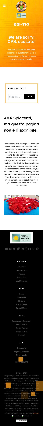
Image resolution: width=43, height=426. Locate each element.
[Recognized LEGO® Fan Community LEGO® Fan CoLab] (21, 237)
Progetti (21, 274)
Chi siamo (21, 267)
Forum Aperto (21, 355)
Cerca (29, 96)
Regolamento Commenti (21, 321)
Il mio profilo (21, 348)
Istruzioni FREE (21, 305)
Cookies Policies (22, 328)
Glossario (21, 301)
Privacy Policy (21, 325)
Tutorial (21, 359)
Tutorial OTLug (21, 308)
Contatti (21, 335)
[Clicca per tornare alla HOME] (21, 205)
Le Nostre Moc (21, 270)
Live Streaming (21, 281)
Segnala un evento (21, 352)
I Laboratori (21, 278)
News (21, 294)
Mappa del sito (21, 332)
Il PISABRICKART (21, 362)
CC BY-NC (36, 413)
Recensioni (21, 297)
